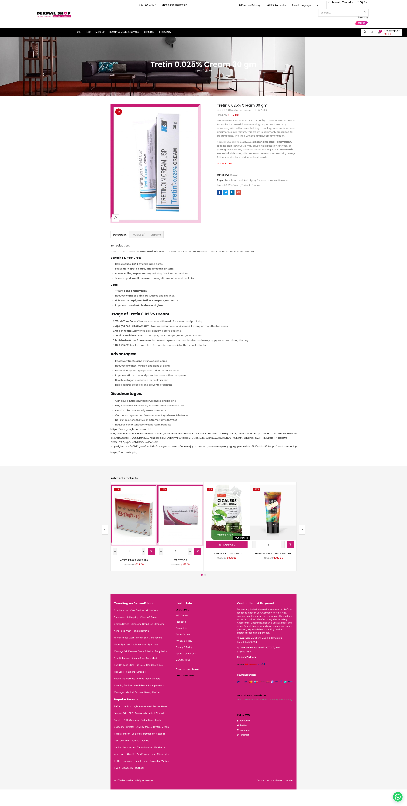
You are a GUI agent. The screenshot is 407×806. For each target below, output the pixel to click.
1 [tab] (202, 575)
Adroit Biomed (156, 713)
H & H (125, 720)
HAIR (88, 32)
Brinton (157, 726)
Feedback (181, 621)
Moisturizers (152, 610)
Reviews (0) (139, 234)
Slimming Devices (123, 685)
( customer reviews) (240, 110)
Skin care (283, 180)
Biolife (117, 761)
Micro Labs (163, 754)
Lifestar (130, 726)
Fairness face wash (124, 637)
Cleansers (136, 624)
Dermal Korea (160, 706)
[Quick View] (150, 490)
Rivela (117, 767)
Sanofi (138, 761)
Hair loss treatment (124, 671)
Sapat (117, 720)
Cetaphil (160, 733)
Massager (119, 692)
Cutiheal (139, 767)
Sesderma (119, 726)
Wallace (165, 761)
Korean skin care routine (149, 637)
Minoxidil (140, 671)
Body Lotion (161, 651)
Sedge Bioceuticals (151, 720)
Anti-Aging (250, 180)
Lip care (140, 665)
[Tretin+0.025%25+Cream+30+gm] (225, 192)
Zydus (165, 726)
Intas (145, 761)
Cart (366, 2)
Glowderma (128, 767)
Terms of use (183, 634)
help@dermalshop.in (176, 4)
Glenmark (134, 720)
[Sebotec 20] (180, 515)
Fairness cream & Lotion (140, 651)
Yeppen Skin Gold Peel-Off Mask (273, 553)
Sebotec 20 (180, 560)
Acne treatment (234, 180)
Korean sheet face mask (144, 658)
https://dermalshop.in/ (124, 452)
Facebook (245, 720)
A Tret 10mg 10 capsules (134, 560)
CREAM (208, 70)
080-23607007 (147, 4)
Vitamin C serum (148, 617)
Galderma (137, 733)
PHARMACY (165, 32)
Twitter (243, 725)
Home (198, 70)
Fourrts (145, 740)
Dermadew (149, 733)
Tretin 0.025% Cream (228, 185)
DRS (131, 713)
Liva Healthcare (143, 726)
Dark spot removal (267, 180)
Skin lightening (122, 658)
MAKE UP (100, 32)
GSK (116, 740)
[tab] (119, 234)
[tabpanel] (134, 526)
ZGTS (117, 706)
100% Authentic (277, 5)
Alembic (131, 754)
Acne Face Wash (122, 630)
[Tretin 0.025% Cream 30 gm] (219, 192)
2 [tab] (205, 575)
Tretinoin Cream (250, 185)
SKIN (79, 32)
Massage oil (120, 651)
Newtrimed (127, 761)
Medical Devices (134, 692)
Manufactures (183, 659)
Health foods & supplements (149, 685)
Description (120, 234)
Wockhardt (159, 747)
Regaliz (118, 733)
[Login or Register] (372, 32)
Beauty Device (151, 692)
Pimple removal (141, 630)
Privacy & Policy (184, 640)
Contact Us (181, 628)
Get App (364, 18)
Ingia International (142, 706)
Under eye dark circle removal (130, 644)
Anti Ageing (132, 617)
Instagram (245, 730)
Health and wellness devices (129, 678)
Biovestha (155, 761)
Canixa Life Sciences (125, 747)
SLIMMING (149, 32)
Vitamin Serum (121, 624)
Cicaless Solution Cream (226, 553)
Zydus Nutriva (144, 747)
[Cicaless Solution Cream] (227, 512)
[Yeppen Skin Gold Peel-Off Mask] (273, 512)
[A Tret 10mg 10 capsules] (134, 515)
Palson (126, 733)
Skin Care (119, 610)
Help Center (182, 615)
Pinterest (244, 734)
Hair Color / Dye (154, 665)
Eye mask (153, 644)
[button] (389, 32)
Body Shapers (152, 678)
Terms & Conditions (186, 653)
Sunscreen (119, 617)
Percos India (141, 713)
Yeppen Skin (120, 713)
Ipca (153, 754)
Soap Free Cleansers (153, 624)
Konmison (126, 706)
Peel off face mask (124, 665)
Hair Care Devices (135, 610)
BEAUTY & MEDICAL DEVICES (124, 32)
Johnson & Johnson (130, 740)
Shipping (156, 234)
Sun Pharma (143, 754)
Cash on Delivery (251, 5)
